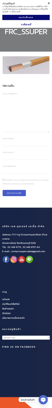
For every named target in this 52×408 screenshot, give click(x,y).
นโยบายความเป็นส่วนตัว (13, 318)
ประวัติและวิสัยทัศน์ (10, 304)
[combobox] (26, 338)
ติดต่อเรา (6, 313)
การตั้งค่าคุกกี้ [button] (26, 24)
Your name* (8, 139)
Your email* (9, 152)
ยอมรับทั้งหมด (26, 17)
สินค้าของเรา (8, 308)
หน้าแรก (6, 299)
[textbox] (26, 338)
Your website (9, 166)
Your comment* (10, 94)
